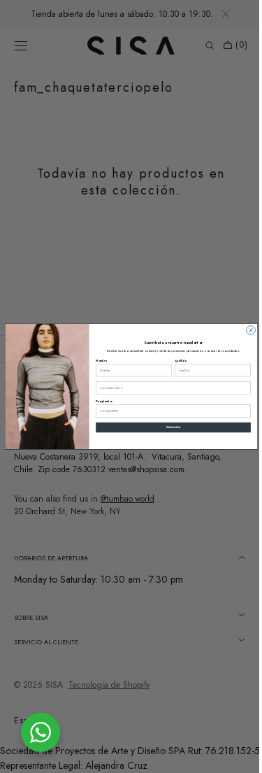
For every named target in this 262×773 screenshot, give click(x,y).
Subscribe (168, 428)
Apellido (174, 360)
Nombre (95, 360)
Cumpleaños (98, 401)
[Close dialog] (245, 330)
